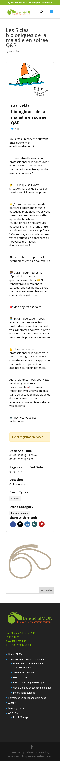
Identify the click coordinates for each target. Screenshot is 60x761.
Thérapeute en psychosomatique (26, 659)
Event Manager (21, 717)
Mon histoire (20, 677)
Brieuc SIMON (16, 654)
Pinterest (42, 524)
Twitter (20, 524)
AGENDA (13, 713)
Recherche (46, 590)
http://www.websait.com (37, 756)
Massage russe (16, 708)
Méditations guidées (24, 692)
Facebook (13, 524)
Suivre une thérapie (23, 672)
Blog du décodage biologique (29, 682)
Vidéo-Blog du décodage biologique (32, 687)
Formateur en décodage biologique (27, 697)
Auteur (12, 702)
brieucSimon (15, 51)
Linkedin (27, 524)
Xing (35, 524)
